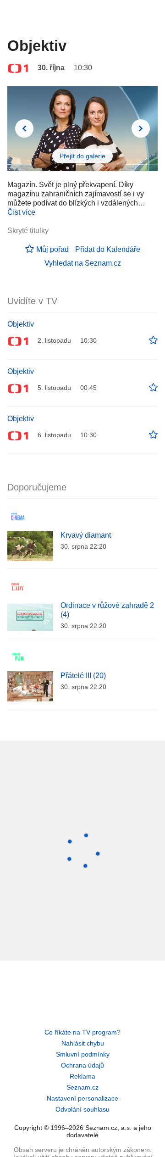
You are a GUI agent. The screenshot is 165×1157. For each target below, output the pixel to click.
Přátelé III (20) (83, 675)
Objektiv (20, 324)
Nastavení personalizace (82, 1098)
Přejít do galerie (82, 156)
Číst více (21, 212)
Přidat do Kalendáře (107, 249)
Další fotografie (141, 128)
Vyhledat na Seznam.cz (82, 263)
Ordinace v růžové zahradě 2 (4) (107, 609)
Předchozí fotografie (24, 128)
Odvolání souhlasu (82, 1109)
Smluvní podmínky (83, 1054)
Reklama (82, 1076)
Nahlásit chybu (82, 1043)
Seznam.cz (82, 1087)
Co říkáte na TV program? (82, 1032)
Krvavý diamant (85, 535)
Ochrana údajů (82, 1065)
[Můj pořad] (153, 340)
